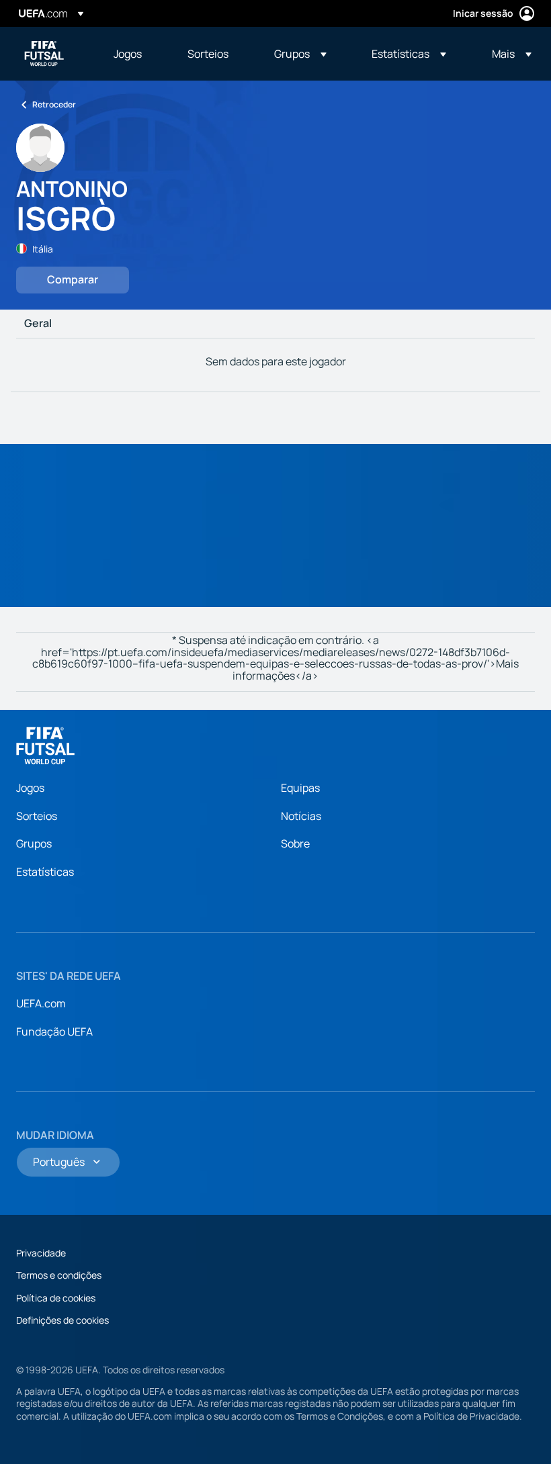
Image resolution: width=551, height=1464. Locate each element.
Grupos (34, 843)
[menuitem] (134, 53)
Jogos (30, 787)
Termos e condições (58, 1275)
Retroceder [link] (54, 104)
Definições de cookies (62, 1320)
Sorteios (36, 816)
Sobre (295, 843)
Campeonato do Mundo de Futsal (44, 53)
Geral (38, 324)
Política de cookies (55, 1297)
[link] (128, 53)
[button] (300, 53)
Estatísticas (45, 871)
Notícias (301, 816)
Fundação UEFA (54, 1031)
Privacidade (41, 1252)
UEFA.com (41, 1003)
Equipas (300, 787)
